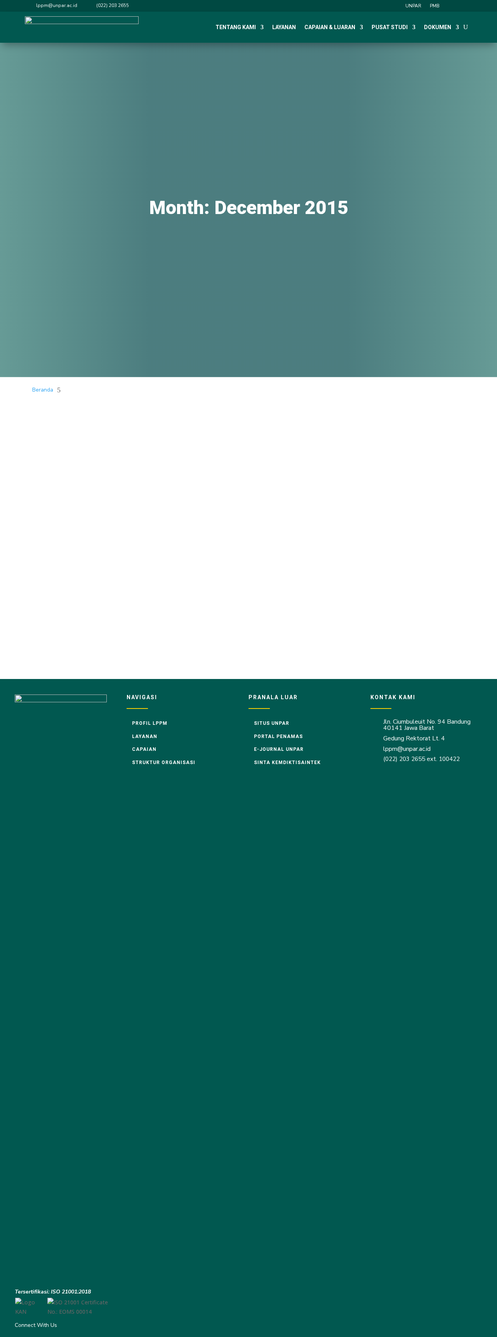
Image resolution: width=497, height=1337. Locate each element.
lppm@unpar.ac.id (56, 5)
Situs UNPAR (271, 723)
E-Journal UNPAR (279, 749)
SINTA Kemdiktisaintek (287, 762)
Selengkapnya (58, 456)
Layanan (284, 27)
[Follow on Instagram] (452, 5)
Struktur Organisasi (163, 762)
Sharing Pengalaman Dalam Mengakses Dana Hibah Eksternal (125, 598)
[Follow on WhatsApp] (466, 5)
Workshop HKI (55, 426)
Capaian (144, 749)
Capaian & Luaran (329, 27)
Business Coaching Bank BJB (77, 504)
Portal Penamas (278, 736)
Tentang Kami (235, 27)
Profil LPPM (149, 723)
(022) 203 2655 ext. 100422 (421, 759)
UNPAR (413, 6)
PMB (435, 6)
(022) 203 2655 (112, 5)
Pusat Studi (390, 27)
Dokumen (437, 27)
